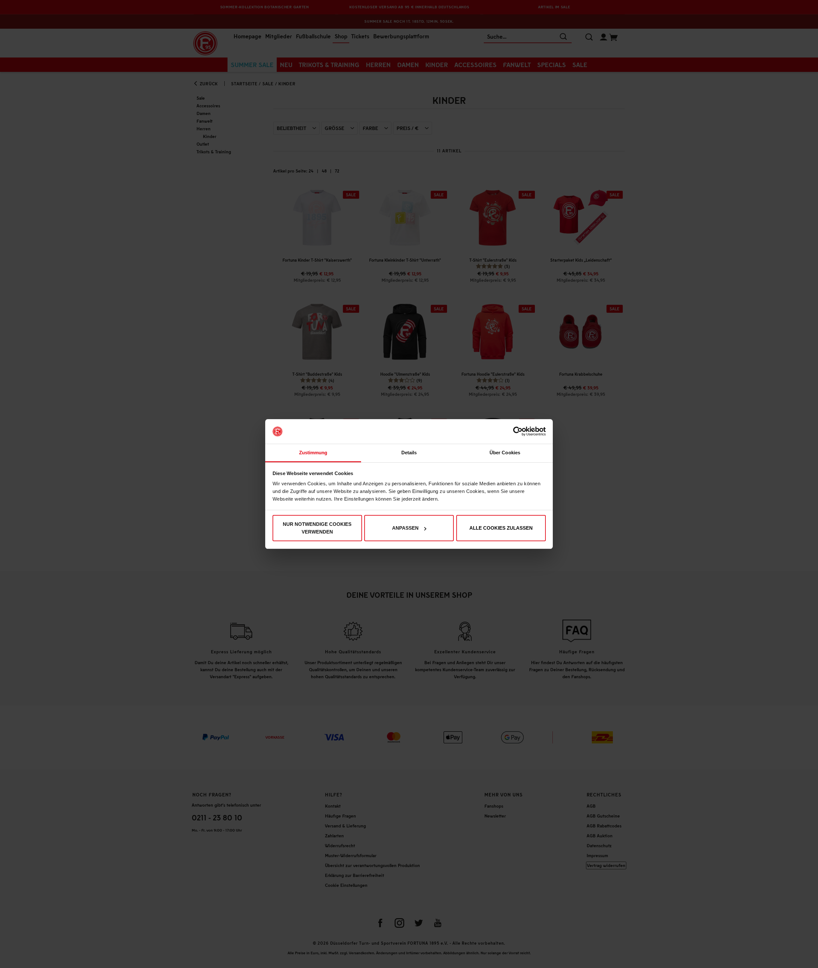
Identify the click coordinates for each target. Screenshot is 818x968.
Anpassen (405, 528)
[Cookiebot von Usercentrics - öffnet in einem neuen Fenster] (518, 431)
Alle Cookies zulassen (501, 528)
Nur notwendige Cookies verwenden (317, 527)
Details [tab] (409, 452)
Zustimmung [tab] (313, 452)
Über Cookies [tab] (505, 452)
